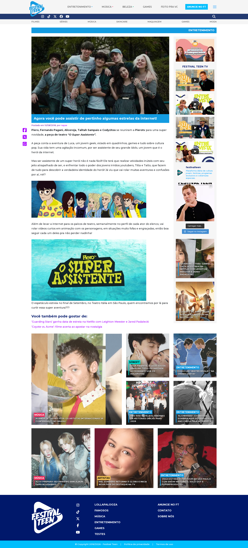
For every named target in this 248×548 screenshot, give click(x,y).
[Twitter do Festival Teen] (55, 17)
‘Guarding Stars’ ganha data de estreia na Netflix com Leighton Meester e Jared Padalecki (90, 321)
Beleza (127, 6)
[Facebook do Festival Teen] (61, 17)
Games (147, 6)
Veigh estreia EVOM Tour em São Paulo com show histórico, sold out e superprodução (186, 482)
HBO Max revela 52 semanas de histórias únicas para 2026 (147, 418)
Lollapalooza (106, 504)
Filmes (35, 21)
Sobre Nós (166, 516)
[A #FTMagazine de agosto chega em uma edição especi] (195, 202)
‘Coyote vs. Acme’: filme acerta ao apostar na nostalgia (66, 326)
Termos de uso (164, 544)
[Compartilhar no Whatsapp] (25, 144)
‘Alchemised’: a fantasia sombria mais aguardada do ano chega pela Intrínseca (196, 418)
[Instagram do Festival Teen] (43, 17)
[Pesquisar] (214, 16)
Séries (63, 21)
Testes (100, 534)
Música (107, 6)
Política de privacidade (137, 544)
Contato (165, 510)
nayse (64, 125)
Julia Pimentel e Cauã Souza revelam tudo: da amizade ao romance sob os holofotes (148, 370)
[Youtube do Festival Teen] (68, 17)
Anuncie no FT (196, 6)
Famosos (101, 510)
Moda (213, 21)
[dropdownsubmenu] (215, 7)
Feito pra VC (169, 6)
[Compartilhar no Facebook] (25, 130)
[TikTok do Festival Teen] (49, 17)
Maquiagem (154, 21)
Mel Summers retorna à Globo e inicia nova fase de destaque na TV (123, 483)
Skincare (121, 21)
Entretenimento (79, 6)
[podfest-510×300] (195, 50)
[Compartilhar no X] (25, 137)
